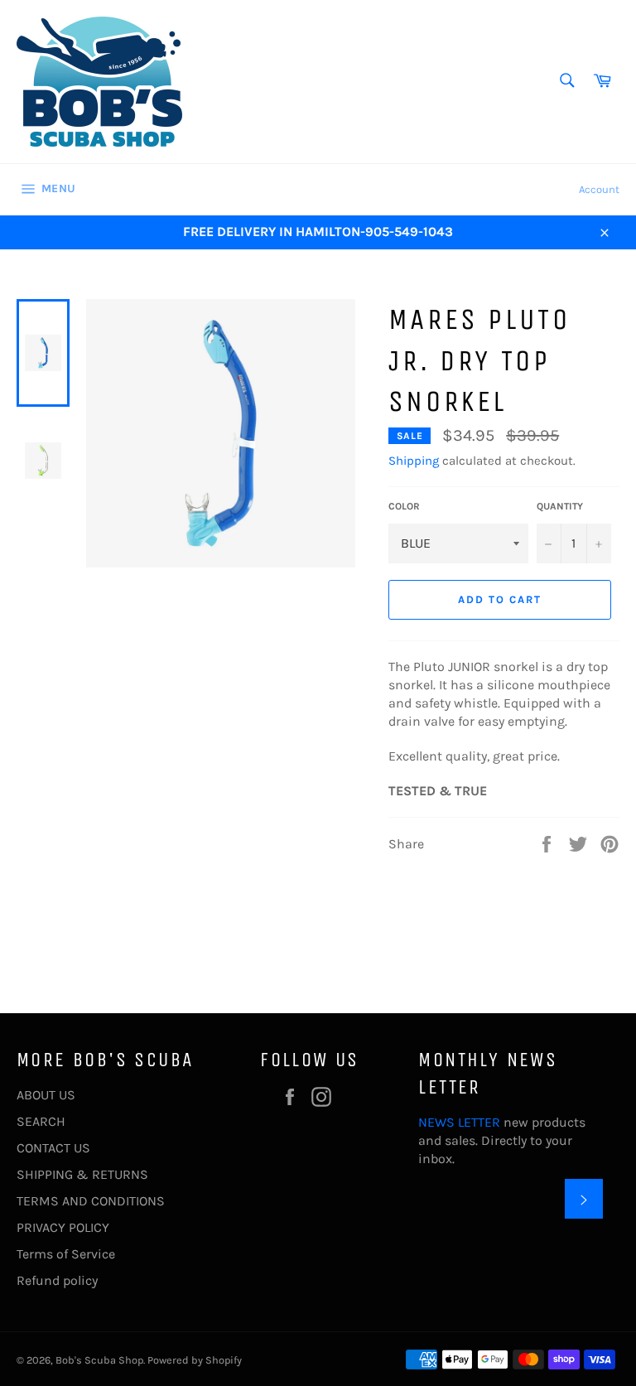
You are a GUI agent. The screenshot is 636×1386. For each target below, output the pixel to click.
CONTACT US (53, 1148)
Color (404, 506)
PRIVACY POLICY (63, 1227)
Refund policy (57, 1280)
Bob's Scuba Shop (99, 1360)
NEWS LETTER (459, 1122)
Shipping (413, 460)
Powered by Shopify (194, 1360)
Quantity (560, 506)
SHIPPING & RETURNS (82, 1174)
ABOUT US (46, 1095)
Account (599, 189)
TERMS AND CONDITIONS (91, 1201)
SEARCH (41, 1121)
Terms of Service (66, 1254)
